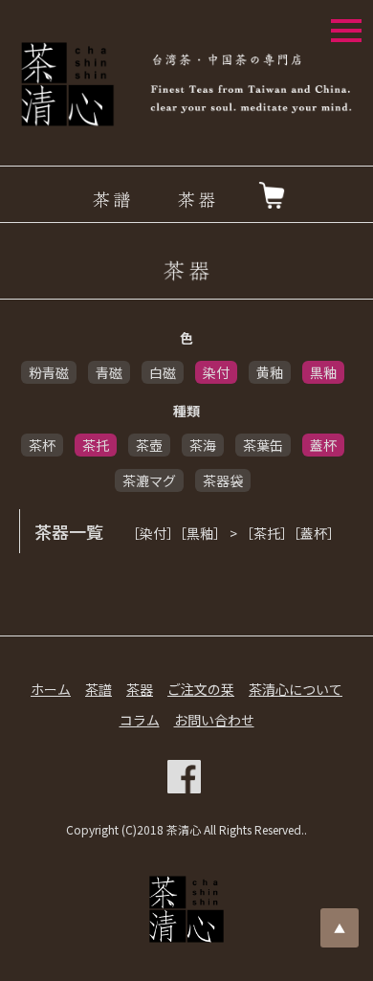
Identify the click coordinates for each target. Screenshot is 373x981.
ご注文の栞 (200, 689)
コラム (140, 719)
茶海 (202, 445)
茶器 (139, 689)
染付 (216, 372)
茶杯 (42, 445)
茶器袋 (223, 480)
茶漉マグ (149, 480)
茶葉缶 (263, 445)
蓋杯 (323, 445)
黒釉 (323, 372)
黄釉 (269, 372)
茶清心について (295, 689)
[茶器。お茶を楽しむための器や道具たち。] (186, 271)
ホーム (51, 689)
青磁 (109, 372)
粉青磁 (49, 372)
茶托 (95, 445)
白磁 (162, 372)
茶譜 (98, 689)
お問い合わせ (214, 719)
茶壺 (149, 445)
